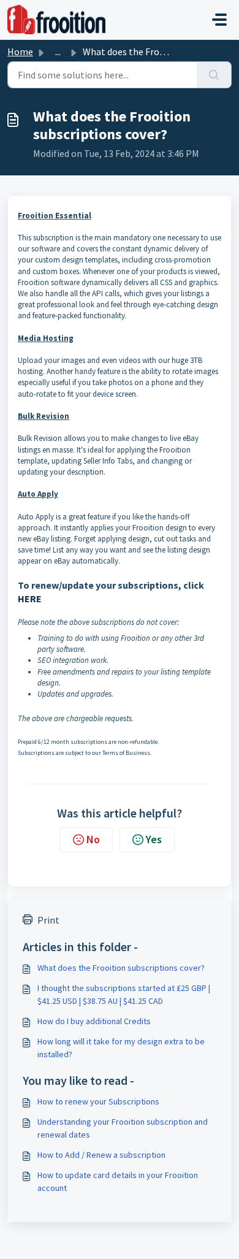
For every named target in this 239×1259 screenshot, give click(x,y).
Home (20, 51)
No (93, 839)
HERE (30, 598)
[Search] (214, 74)
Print (48, 920)
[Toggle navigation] (219, 20)
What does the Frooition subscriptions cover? (121, 967)
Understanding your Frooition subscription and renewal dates (122, 1128)
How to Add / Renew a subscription (101, 1154)
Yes (154, 839)
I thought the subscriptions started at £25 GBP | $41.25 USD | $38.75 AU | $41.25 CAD (123, 994)
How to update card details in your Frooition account (117, 1181)
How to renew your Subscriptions (98, 1101)
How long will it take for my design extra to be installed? (121, 1048)
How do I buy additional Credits (94, 1021)
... (58, 51)
